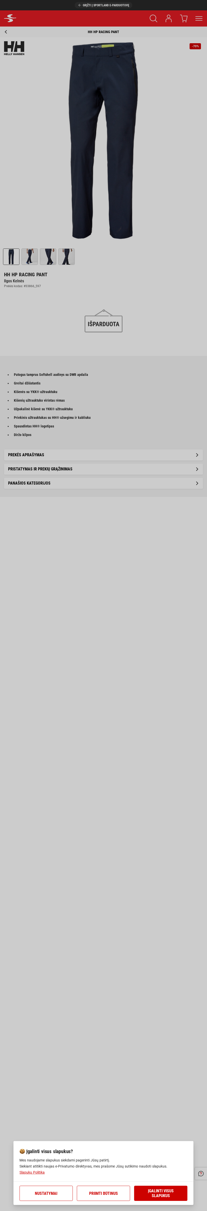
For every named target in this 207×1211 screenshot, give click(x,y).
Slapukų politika (32, 1172)
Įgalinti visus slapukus (161, 1193)
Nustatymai (46, 1193)
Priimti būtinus (103, 1193)
